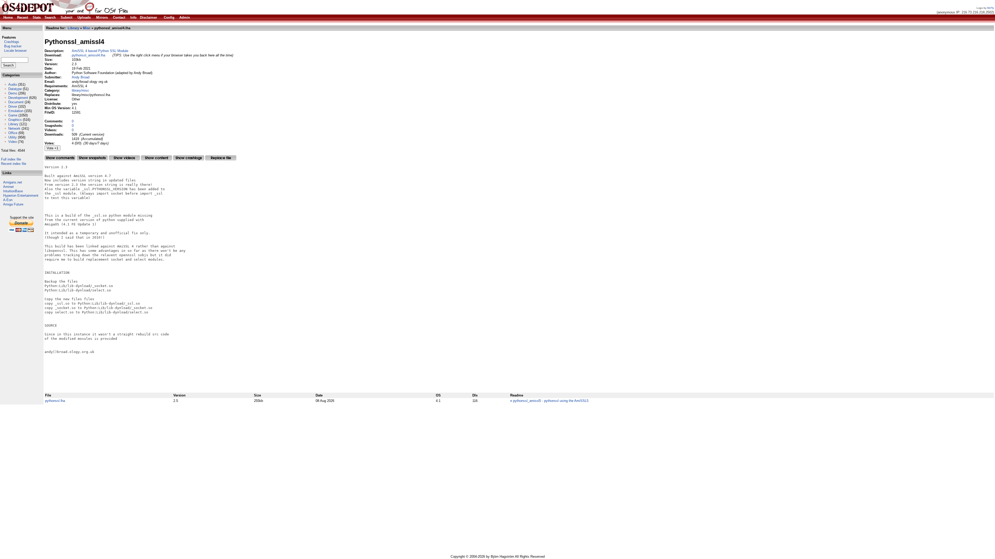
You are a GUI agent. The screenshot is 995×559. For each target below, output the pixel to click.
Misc (86, 28)
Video (12, 142)
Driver (12, 106)
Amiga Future (13, 204)
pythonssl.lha (55, 401)
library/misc (80, 90)
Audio (12, 84)
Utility (12, 137)
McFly (990, 7)
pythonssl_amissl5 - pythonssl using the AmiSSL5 (550, 401)
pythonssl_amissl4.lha (88, 55)
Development (18, 98)
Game (12, 115)
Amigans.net (12, 182)
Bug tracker (11, 46)
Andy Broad (80, 77)
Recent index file (13, 164)
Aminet (8, 187)
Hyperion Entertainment (20, 195)
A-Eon (7, 200)
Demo (12, 93)
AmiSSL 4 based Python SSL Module (100, 51)
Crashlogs (10, 42)
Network (14, 128)
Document (16, 102)
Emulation (15, 111)
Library (13, 124)
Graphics (15, 120)
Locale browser (14, 51)
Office (12, 133)
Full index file (11, 159)
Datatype (15, 89)
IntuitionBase (13, 191)
